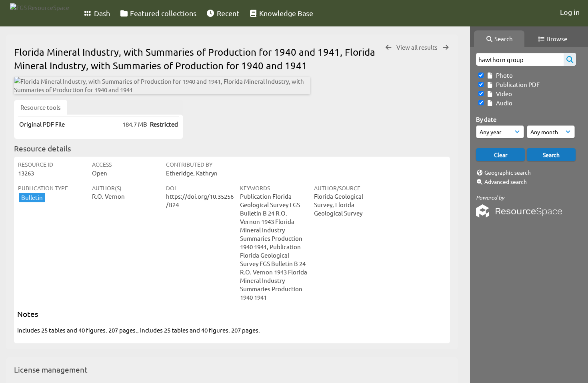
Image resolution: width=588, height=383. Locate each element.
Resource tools (40, 107)
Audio (503, 103)
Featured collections (162, 13)
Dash (101, 13)
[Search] (570, 59)
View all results (417, 47)
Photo (503, 75)
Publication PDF (517, 84)
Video (503, 93)
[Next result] (445, 47)
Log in (570, 12)
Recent (227, 13)
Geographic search (507, 172)
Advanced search (505, 181)
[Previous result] (388, 47)
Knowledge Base (285, 13)
